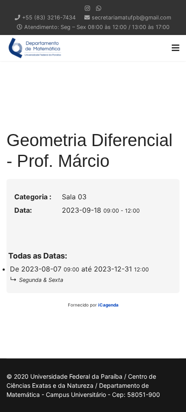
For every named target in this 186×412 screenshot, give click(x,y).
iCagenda (108, 304)
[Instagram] (87, 8)
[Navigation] (176, 48)
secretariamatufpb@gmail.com (131, 17)
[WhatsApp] (98, 8)
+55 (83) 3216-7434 (49, 17)
